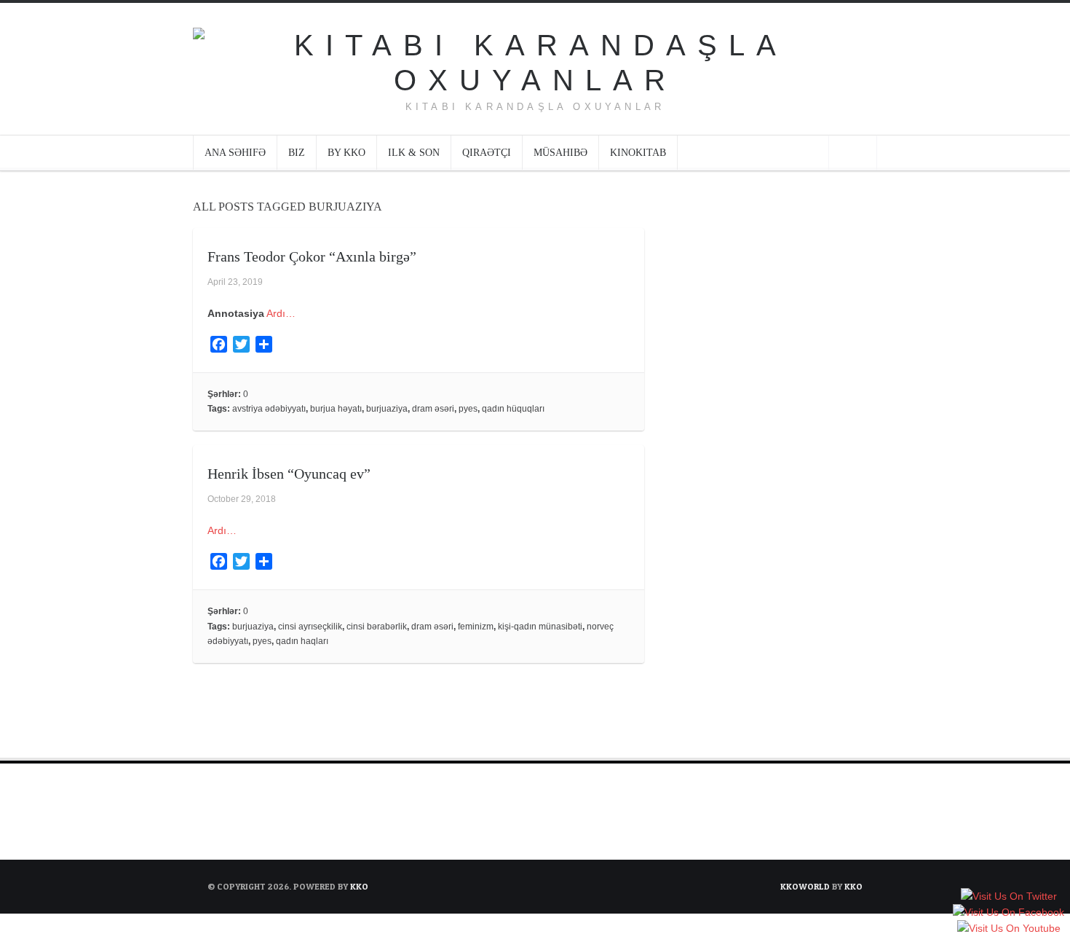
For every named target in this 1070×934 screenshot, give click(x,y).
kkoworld (806, 886)
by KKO (346, 152)
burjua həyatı (336, 409)
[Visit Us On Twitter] (1008, 897)
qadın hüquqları (513, 409)
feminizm (476, 626)
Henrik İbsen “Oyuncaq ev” (288, 474)
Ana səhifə (235, 152)
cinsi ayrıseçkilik (310, 626)
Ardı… (281, 313)
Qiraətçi (486, 152)
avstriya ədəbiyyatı (269, 409)
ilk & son (414, 152)
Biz (296, 152)
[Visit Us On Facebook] (1008, 913)
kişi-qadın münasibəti (540, 626)
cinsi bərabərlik (376, 626)
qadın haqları (302, 641)
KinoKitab (638, 152)
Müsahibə (560, 152)
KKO (359, 886)
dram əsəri (433, 409)
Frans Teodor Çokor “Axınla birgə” (311, 256)
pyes (468, 409)
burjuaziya (387, 409)
